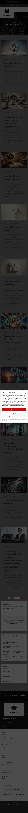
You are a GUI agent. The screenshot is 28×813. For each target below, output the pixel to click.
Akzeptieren (14, 409)
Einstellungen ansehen (14, 416)
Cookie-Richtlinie (4, 420)
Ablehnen (14, 413)
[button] (25, 393)
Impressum (23, 419)
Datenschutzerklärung (15, 419)
